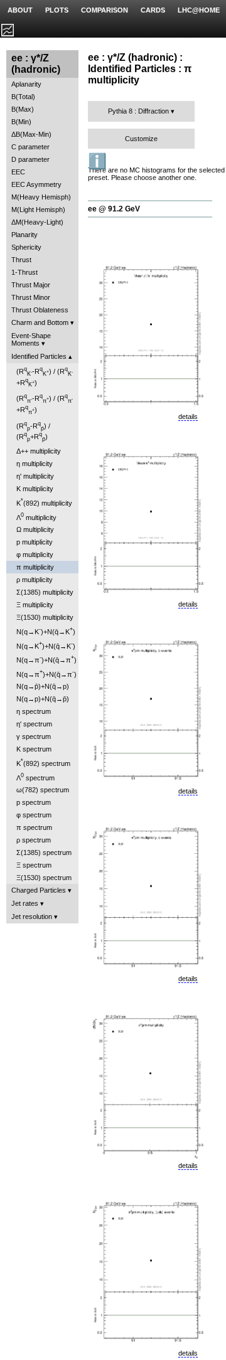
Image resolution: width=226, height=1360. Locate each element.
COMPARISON (104, 10)
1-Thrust (24, 272)
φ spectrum (33, 815)
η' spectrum (34, 724)
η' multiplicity (35, 476)
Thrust (21, 259)
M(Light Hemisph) (38, 209)
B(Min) (21, 121)
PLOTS (56, 10)
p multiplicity (34, 542)
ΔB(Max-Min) (31, 134)
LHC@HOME (199, 10)
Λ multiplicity (36, 516)
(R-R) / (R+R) (44, 377)
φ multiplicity (34, 554)
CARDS (153, 10)
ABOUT (20, 10)
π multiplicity (35, 567)
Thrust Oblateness (39, 310)
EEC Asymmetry (36, 184)
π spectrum (34, 827)
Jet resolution (31, 916)
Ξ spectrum (33, 865)
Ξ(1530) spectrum (44, 877)
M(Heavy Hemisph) (41, 197)
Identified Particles (39, 356)
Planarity (24, 234)
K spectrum (33, 749)
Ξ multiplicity (34, 604)
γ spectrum (33, 736)
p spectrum (33, 802)
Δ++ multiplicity (38, 451)
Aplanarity (26, 84)
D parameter (30, 159)
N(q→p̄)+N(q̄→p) (42, 686)
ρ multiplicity (34, 579)
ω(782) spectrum (42, 790)
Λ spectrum (35, 777)
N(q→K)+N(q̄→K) (45, 630)
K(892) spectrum (43, 762)
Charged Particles (38, 890)
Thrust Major (30, 285)
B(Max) (22, 109)
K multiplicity (34, 488)
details (188, 416)
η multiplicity (34, 463)
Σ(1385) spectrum (44, 852)
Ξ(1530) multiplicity (44, 617)
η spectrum (33, 711)
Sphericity (26, 247)
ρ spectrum (33, 840)
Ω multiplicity (35, 529)
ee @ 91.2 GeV (114, 209)
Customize (141, 138)
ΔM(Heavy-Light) (37, 222)
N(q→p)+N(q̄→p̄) (42, 699)
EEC (18, 172)
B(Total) (23, 96)
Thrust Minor (30, 297)
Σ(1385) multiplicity (44, 592)
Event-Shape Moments (31, 339)
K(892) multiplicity (44, 502)
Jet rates (24, 903)
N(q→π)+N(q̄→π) (46, 659)
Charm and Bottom (39, 322)
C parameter (30, 147)
